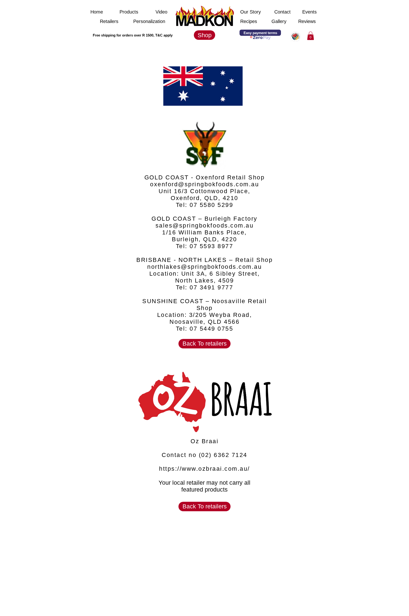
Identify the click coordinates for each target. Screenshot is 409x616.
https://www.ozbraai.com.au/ (204, 468)
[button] (129, 35)
